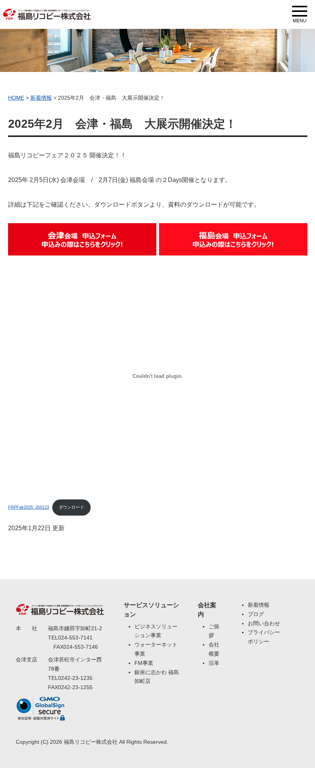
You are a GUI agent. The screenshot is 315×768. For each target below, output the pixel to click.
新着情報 (258, 605)
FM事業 (143, 663)
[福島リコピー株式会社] (47, 10)
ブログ (256, 614)
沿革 (214, 663)
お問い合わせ (264, 623)
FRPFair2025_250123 (28, 507)
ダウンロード (71, 507)
